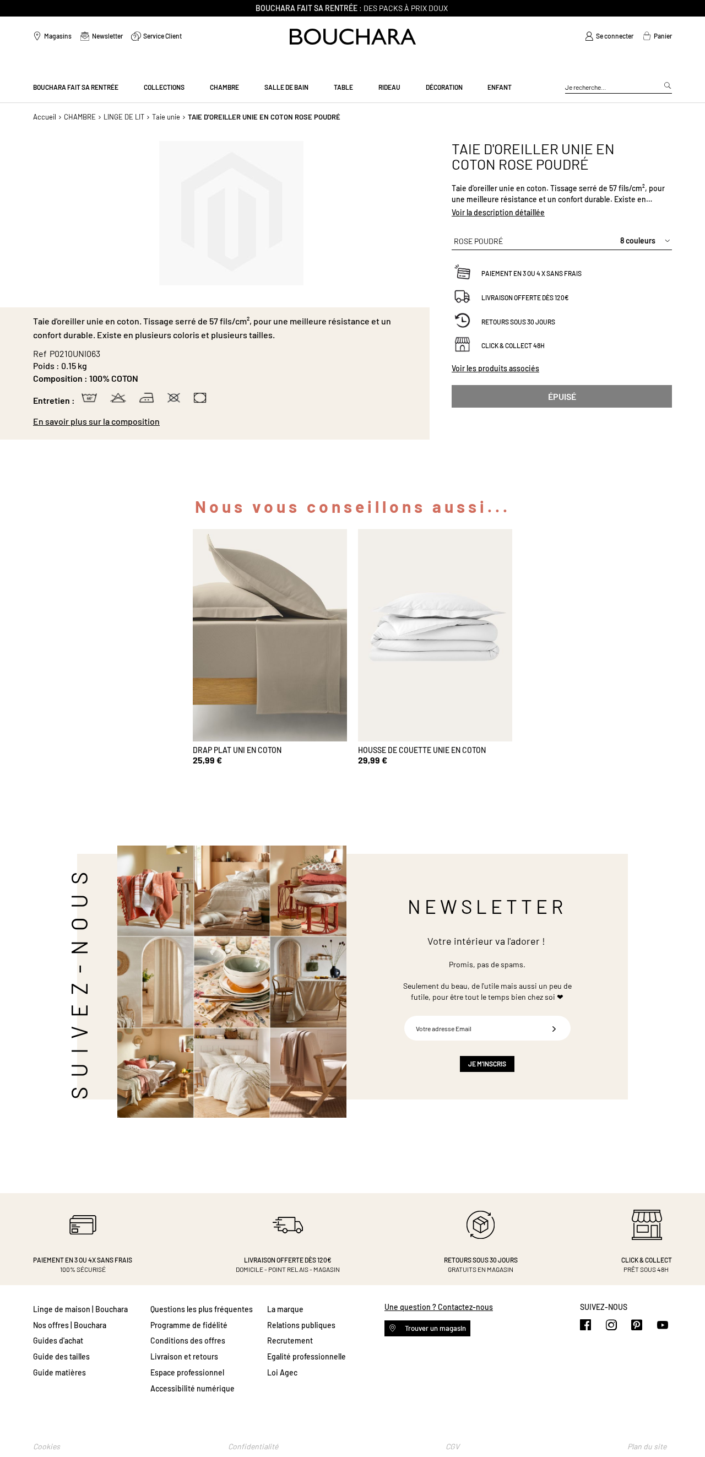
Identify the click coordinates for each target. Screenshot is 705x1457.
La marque (285, 1309)
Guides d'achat (58, 1340)
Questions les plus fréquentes (201, 1309)
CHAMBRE (80, 116)
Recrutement (290, 1340)
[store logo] (353, 37)
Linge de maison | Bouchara (80, 1309)
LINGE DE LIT (124, 116)
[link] (609, 36)
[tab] (226, 421)
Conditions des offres (187, 1340)
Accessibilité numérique (192, 1388)
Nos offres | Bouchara (69, 1325)
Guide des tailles (61, 1356)
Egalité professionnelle (306, 1356)
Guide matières (59, 1372)
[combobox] (618, 87)
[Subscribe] (554, 1028)
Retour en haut (685, 1426)
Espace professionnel (187, 1372)
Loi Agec (282, 1372)
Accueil (44, 116)
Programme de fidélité (188, 1325)
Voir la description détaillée (498, 212)
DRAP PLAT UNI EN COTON (237, 750)
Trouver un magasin (434, 1328)
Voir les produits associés (495, 368)
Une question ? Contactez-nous (438, 1307)
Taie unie (166, 116)
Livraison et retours (184, 1356)
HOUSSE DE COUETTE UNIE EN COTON (422, 750)
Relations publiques (301, 1325)
